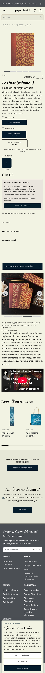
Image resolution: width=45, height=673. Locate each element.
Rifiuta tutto (22, 662)
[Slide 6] (38, 71)
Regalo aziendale (31, 590)
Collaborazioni (30, 561)
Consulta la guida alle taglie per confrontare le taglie (22, 150)
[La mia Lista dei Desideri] (35, 10)
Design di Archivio (32, 565)
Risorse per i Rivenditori (29, 599)
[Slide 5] (32, 71)
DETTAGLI (6, 222)
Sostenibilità (9, 598)
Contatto (22, 510)
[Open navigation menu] (4, 10)
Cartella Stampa (10, 594)
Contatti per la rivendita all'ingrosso (30, 612)
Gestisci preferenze (22, 655)
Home (4, 25)
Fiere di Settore (31, 605)
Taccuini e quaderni (16, 25)
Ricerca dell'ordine (11, 568)
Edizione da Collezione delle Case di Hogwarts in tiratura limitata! (20, 3)
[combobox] (22, 266)
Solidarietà (8, 602)
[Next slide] (39, 293)
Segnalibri (5, 430)
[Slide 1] (7, 71)
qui (3, 497)
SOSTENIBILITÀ (9, 240)
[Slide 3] (19, 71)
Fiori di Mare (8, 433)
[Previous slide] (5, 293)
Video (26, 569)
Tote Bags (29, 430)
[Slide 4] (25, 71)
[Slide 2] (13, 71)
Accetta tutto (22, 668)
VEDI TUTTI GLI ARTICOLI (22, 205)
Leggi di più (6, 364)
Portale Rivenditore (32, 594)
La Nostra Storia (10, 590)
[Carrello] (41, 10)
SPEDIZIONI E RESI (11, 231)
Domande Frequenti (7, 562)
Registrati (36, 550)
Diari (29, 25)
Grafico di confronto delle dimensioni (31, 576)
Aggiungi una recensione (22, 468)
